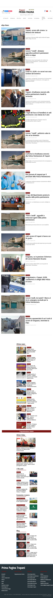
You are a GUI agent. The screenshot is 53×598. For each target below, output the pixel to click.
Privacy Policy (43, 581)
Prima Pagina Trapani (31, 587)
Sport (24, 18)
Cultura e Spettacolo (6, 577)
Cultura (30, 18)
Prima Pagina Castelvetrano (32, 576)
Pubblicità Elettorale (44, 583)
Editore (41, 574)
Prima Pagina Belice (31, 574)
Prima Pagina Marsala (31, 579)
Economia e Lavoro (5, 585)
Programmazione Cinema (19, 574)
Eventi (3, 581)
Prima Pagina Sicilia (31, 585)
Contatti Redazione (44, 576)
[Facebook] (45, 11)
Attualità (5, 18)
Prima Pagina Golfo (31, 577)
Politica (19, 18)
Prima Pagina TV (5, 587)
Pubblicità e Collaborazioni (45, 579)
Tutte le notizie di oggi (6, 588)
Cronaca (12, 18)
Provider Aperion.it (44, 577)
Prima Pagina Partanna (32, 583)
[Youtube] (47, 11)
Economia (36, 18)
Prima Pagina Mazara (31, 581)
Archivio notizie (4, 590)
